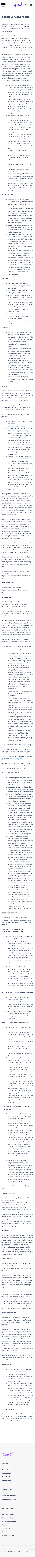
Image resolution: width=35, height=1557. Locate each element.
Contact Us (6, 1528)
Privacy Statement (9, 1521)
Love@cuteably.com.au (17, 426)
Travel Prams (7, 1470)
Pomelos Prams (8, 1477)
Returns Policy (7, 1518)
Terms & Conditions (9, 1514)
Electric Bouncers (9, 1496)
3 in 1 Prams (6, 1480)
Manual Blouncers (9, 1499)
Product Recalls (8, 1535)
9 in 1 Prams (6, 1473)
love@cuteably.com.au (16, 759)
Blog (4, 1532)
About (4, 1525)
